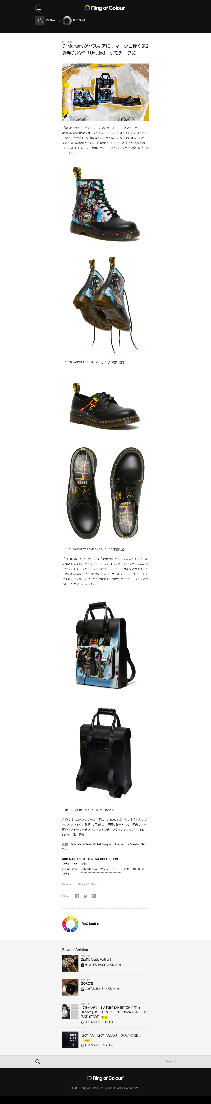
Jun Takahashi (94, 989)
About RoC (114, 1088)
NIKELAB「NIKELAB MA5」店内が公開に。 (112, 1036)
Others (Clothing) (87, 885)
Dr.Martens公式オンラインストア (101, 869)
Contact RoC (132, 1088)
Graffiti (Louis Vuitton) (96, 960)
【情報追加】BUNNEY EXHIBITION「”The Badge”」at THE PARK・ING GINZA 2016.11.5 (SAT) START (113, 1012)
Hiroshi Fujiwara (95, 965)
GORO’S (87, 984)
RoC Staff (91, 1022)
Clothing (115, 965)
